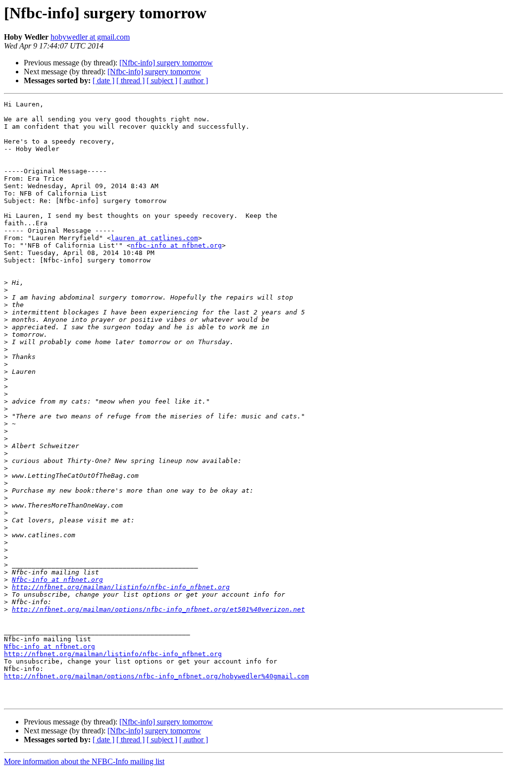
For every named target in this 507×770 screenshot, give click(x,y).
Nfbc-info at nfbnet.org (57, 579)
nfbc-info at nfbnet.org (176, 245)
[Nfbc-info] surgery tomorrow (166, 62)
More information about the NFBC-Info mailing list (84, 761)
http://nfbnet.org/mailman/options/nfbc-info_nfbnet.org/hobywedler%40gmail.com (156, 676)
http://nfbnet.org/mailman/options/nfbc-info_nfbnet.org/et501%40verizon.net (158, 609)
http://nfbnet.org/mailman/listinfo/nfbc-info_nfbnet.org (121, 587)
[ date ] (103, 80)
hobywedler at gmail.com (90, 37)
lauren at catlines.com (154, 238)
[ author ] (193, 80)
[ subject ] (162, 80)
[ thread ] (130, 80)
